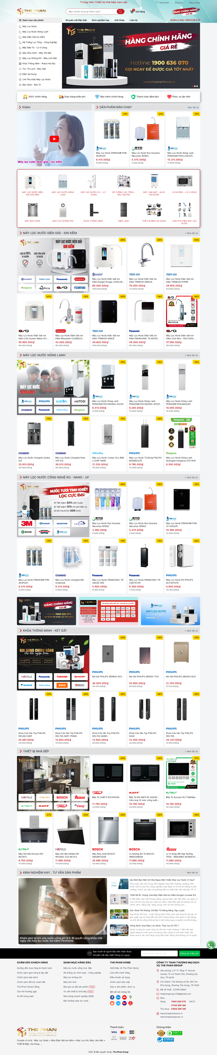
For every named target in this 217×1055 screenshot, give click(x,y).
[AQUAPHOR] (62, 523)
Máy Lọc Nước (29, 26)
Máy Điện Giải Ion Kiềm (33, 37)
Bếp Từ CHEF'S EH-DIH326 (105, 797)
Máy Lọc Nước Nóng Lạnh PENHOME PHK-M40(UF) (179, 402)
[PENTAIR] (44, 523)
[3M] (26, 523)
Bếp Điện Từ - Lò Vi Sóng (34, 47)
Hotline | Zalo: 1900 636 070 (185, 20)
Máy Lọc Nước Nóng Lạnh (35, 31)
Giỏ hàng (139, 11)
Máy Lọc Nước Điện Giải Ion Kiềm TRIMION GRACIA (143, 280)
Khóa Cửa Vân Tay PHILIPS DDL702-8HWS (105, 734)
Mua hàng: (163, 1000)
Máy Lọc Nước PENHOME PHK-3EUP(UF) (111, 154)
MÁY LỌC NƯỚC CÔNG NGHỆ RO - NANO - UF (56, 477)
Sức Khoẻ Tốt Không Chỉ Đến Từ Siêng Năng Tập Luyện (157, 910)
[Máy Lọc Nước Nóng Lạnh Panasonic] (44, 409)
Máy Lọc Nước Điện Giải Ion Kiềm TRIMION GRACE (106, 337)
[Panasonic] (44, 676)
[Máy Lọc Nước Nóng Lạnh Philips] (44, 401)
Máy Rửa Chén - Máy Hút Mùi (36, 53)
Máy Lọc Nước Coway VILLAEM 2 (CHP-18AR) (108, 459)
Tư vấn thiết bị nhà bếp (78, 991)
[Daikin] (26, 685)
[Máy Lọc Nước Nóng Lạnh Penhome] (26, 401)
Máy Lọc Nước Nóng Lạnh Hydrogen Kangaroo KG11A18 (181, 459)
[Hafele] (26, 676)
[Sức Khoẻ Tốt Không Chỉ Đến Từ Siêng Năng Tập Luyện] (119, 914)
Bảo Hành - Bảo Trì (31, 84)
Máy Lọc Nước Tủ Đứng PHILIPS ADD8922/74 (145, 459)
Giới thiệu (120, 20)
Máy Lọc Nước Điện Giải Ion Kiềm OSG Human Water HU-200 (32, 337)
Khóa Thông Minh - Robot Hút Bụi (38, 63)
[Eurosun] (26, 805)
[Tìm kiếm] (120, 11)
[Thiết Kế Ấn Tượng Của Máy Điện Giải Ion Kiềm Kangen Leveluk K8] (119, 899)
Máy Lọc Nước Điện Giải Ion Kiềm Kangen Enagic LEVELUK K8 (107, 280)
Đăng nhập (194, 2)
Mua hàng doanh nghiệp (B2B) (78, 996)
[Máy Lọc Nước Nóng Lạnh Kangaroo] (80, 409)
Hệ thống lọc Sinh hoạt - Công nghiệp (82, 972)
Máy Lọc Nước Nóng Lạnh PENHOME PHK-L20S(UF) (180, 154)
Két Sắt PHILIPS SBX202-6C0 (181, 676)
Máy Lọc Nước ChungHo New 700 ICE (70, 459)
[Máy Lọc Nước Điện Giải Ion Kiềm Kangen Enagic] (26, 279)
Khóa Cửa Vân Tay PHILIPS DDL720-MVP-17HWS (68, 734)
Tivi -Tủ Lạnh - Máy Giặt (34, 68)
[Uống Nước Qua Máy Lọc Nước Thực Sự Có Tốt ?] (119, 930)
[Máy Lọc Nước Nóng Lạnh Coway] (62, 409)
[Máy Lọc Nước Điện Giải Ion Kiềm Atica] (44, 287)
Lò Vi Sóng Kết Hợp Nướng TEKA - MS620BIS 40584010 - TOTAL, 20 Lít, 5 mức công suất (182, 855)
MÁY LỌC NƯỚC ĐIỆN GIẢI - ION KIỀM (50, 233)
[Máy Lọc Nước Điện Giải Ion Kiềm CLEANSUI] (80, 279)
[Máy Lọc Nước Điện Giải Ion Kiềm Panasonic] (62, 279)
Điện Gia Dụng (29, 74)
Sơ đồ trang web (25, 996)
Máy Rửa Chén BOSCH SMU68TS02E (103, 855)
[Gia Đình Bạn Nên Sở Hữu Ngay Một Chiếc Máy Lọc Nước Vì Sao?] (119, 884)
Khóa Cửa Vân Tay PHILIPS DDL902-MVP (31, 734)
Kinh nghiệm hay (100, 20)
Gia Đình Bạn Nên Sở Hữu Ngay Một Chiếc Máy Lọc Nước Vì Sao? (162, 880)
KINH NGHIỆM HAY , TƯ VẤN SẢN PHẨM (52, 872)
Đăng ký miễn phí (190, 953)
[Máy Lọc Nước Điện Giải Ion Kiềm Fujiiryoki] (80, 287)
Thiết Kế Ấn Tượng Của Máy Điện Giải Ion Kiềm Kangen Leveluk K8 (163, 895)
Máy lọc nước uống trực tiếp (77, 968)
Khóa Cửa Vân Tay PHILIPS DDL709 (179, 734)
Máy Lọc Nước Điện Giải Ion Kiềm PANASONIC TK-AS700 (143, 337)
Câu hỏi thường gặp (27, 991)
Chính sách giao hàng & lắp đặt (32, 972)
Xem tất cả (193, 107)
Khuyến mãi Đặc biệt (76, 20)
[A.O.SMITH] (26, 532)
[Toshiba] (62, 676)
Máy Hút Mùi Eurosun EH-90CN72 (31, 855)
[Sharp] (80, 676)
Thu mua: (165, 1009)
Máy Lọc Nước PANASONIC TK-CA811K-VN (145, 581)
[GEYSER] (80, 523)
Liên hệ (133, 20)
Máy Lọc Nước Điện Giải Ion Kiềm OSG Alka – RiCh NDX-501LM (180, 337)
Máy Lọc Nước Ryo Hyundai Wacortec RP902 (106, 524)
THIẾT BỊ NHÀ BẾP (36, 751)
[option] (131, 56)
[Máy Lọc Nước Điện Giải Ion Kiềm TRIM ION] (44, 279)
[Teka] (80, 797)
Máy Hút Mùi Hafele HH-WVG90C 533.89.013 (67, 855)
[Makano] (80, 685)
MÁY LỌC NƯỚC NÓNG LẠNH (44, 355)
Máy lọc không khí (72, 977)
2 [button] (195, 86)
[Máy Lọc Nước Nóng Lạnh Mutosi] (80, 401)
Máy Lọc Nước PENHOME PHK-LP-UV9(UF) (181, 524)
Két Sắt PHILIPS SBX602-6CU (107, 676)
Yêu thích (164, 2)
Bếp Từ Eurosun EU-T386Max (181, 797)
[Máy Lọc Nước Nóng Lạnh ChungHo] (26, 409)
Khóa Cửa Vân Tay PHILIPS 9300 (142, 734)
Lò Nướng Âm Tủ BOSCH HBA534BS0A (141, 855)
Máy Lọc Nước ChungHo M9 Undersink (69, 581)
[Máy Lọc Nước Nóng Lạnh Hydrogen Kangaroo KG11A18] (182, 433)
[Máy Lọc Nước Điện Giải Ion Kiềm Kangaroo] (26, 287)
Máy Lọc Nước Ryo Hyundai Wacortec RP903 (146, 154)
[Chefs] (62, 805)
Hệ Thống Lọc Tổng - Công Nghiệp (39, 42)
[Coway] (44, 685)
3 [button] (197, 86)
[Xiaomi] (62, 685)
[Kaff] (44, 805)
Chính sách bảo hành (27, 977)
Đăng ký (179, 2)
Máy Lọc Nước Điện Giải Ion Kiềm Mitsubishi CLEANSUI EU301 (69, 337)
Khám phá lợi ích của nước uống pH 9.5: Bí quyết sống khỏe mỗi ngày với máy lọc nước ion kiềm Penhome (61, 939)
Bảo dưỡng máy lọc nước (76, 1000)
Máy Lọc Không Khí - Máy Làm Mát (39, 58)
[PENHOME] (62, 532)
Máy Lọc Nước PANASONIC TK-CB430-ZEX (108, 581)
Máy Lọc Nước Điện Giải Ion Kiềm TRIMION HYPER (180, 280)
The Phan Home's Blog (28, 986)
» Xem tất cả (191, 233)
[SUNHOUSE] (44, 532)
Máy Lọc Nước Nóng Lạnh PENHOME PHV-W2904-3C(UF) (108, 402)
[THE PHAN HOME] (31, 11)
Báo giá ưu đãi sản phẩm (78, 986)
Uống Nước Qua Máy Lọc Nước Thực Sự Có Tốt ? (154, 925)
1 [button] (192, 86)
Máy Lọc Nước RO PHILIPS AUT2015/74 (179, 581)
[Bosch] (62, 797)
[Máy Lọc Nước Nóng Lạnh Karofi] (62, 401)
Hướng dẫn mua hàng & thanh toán (34, 968)
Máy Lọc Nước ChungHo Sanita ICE (34, 459)
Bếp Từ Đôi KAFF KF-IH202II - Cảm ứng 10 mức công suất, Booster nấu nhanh (144, 798)
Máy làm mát (69, 982)
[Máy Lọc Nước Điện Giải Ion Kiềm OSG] (62, 287)
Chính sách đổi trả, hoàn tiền (31, 982)
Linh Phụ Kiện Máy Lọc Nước (36, 79)
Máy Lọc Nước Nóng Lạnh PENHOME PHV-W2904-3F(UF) (144, 402)
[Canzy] (80, 805)
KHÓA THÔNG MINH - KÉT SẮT (45, 630)
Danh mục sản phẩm (33, 20)
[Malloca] (44, 797)
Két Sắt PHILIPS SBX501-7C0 (144, 676)
